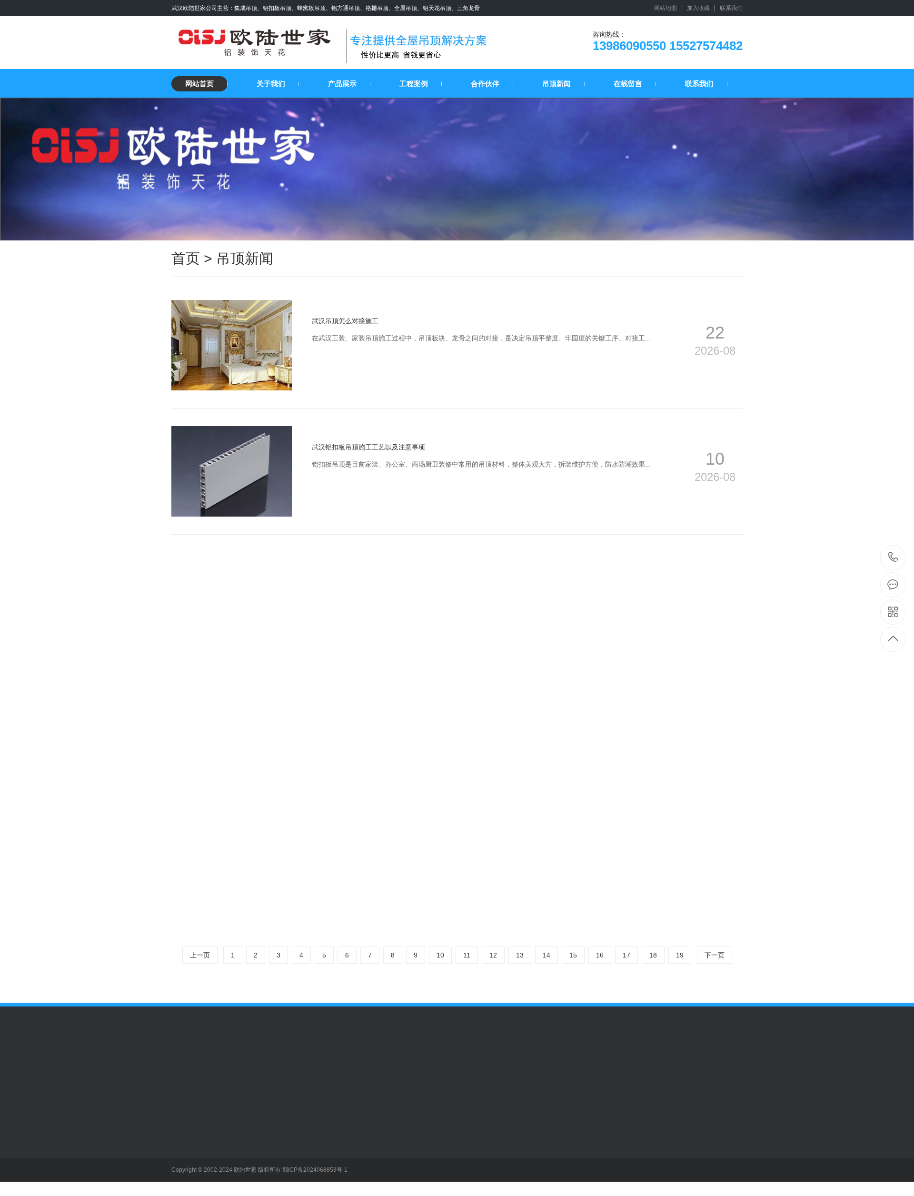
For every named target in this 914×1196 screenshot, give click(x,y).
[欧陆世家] (254, 38)
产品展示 (342, 84)
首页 (185, 258)
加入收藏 (698, 8)
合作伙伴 (485, 84)
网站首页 (199, 84)
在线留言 (628, 84)
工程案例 (413, 84)
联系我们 (731, 8)
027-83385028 (893, 557)
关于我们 (271, 84)
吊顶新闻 (556, 84)
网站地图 (665, 8)
